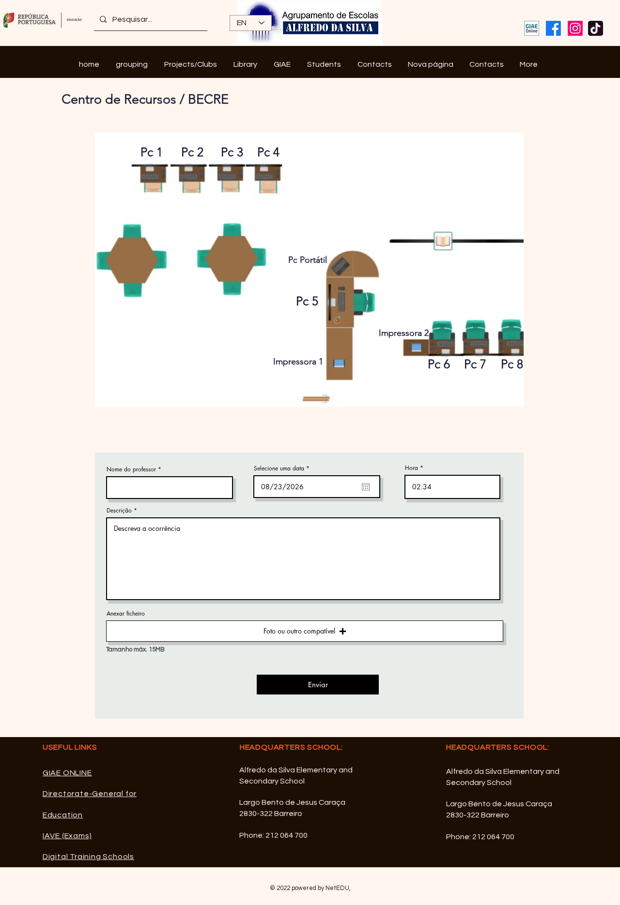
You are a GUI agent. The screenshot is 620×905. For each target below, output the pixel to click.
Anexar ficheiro (126, 614)
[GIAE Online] (531, 28)
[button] (132, 65)
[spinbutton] (452, 487)
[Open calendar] (366, 487)
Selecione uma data (283, 468)
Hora (411, 468)
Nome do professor (131, 469)
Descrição (119, 510)
